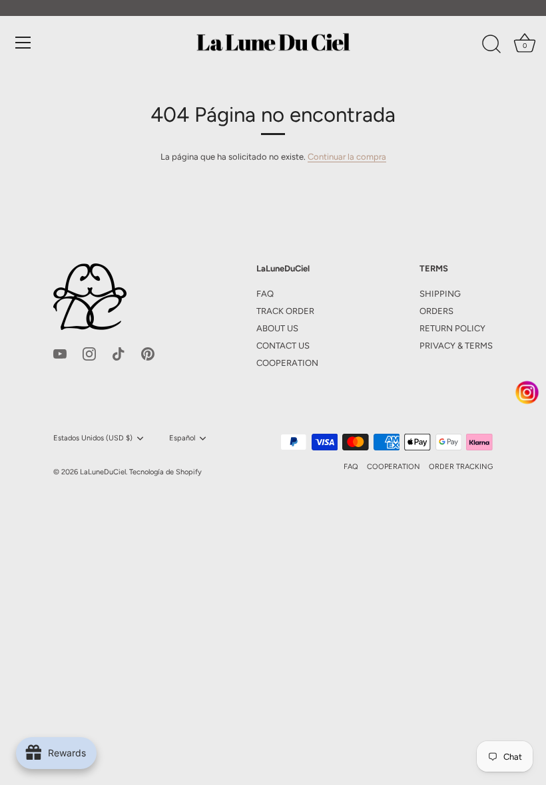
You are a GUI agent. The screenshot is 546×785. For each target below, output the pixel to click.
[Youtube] (60, 353)
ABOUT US (277, 328)
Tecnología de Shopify (165, 472)
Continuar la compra (347, 157)
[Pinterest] (147, 353)
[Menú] (23, 42)
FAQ (265, 294)
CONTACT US (283, 346)
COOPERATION (287, 363)
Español (182, 438)
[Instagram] (89, 353)
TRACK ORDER (285, 311)
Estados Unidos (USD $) (93, 438)
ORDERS (436, 311)
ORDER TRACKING (461, 466)
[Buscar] (491, 44)
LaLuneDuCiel (103, 472)
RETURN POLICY (452, 328)
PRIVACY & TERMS (456, 346)
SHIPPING (440, 294)
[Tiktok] (118, 353)
